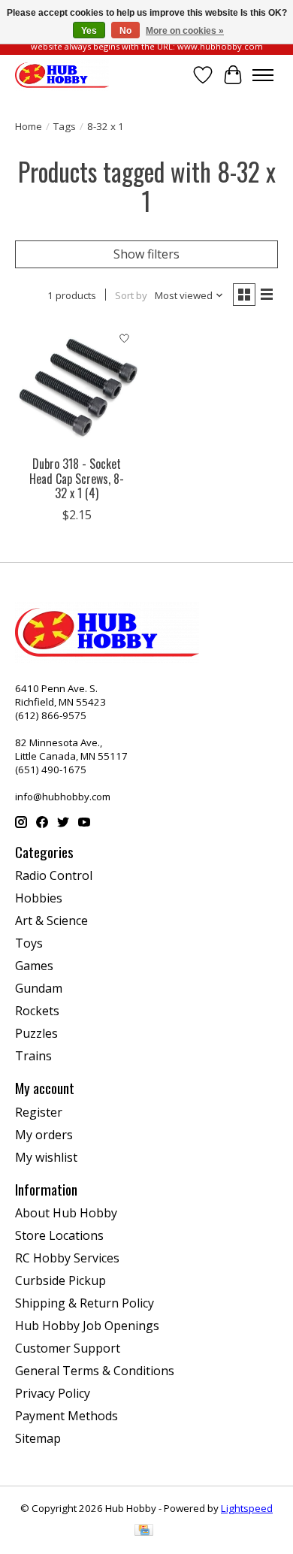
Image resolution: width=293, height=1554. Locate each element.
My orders (44, 1134)
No (125, 31)
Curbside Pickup (60, 1280)
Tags (64, 126)
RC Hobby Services (67, 1258)
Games (34, 965)
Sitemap (38, 1438)
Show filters (146, 254)
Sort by (131, 295)
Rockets (37, 1010)
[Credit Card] (143, 1531)
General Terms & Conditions (94, 1370)
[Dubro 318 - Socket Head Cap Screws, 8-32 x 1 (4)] (77, 386)
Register (38, 1112)
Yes (89, 31)
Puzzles (36, 1033)
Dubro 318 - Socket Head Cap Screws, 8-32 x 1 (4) (76, 478)
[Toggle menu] (263, 75)
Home (28, 126)
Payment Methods (66, 1415)
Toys (29, 943)
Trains (33, 1056)
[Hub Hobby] (62, 74)
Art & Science (51, 920)
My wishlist (46, 1157)
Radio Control (53, 875)
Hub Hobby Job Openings (87, 1325)
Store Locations (59, 1235)
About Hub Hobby (66, 1213)
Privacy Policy (52, 1393)
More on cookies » (185, 31)
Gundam (38, 988)
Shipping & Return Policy (84, 1303)
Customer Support (67, 1348)
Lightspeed (247, 1508)
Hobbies (38, 898)
